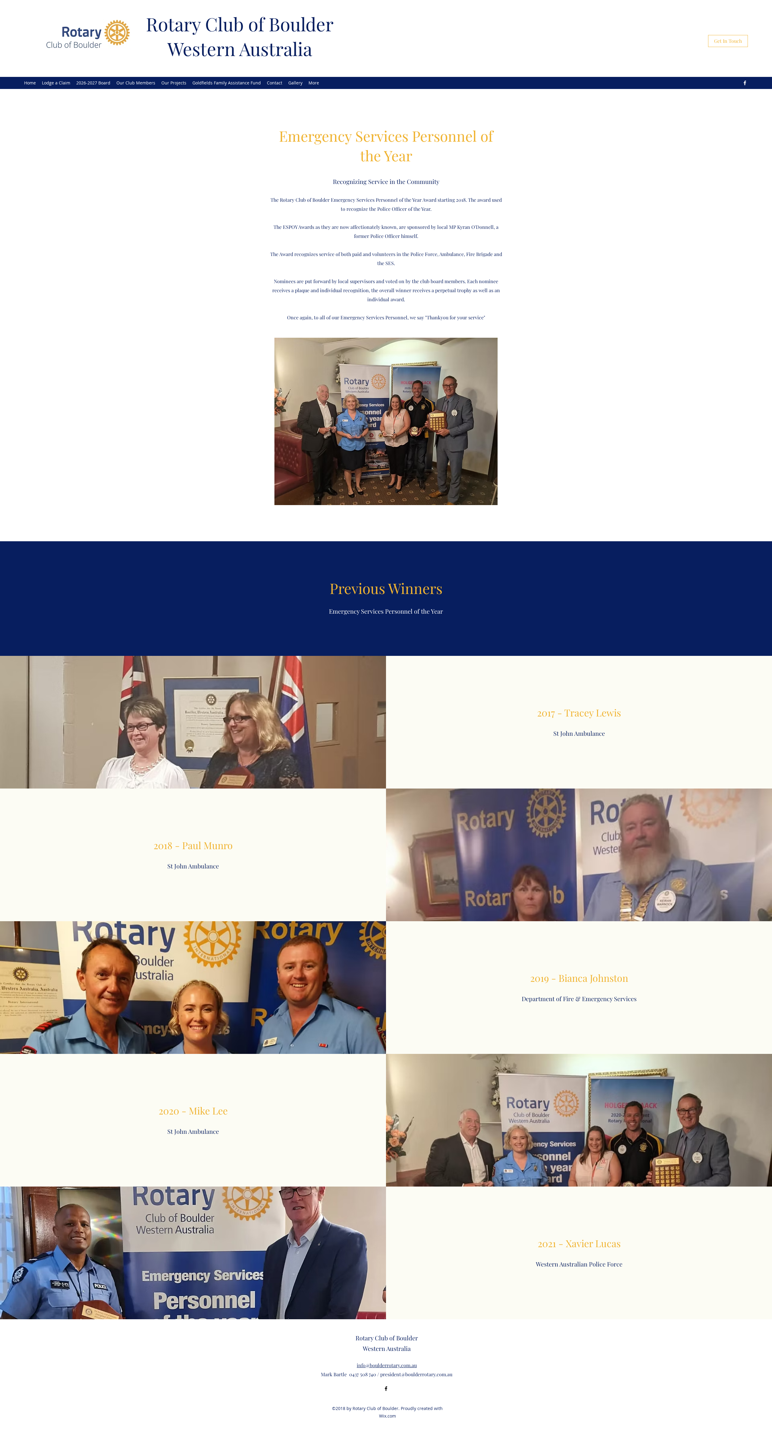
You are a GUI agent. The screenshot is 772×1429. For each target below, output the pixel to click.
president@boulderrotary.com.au (416, 1374)
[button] (226, 82)
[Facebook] (745, 83)
